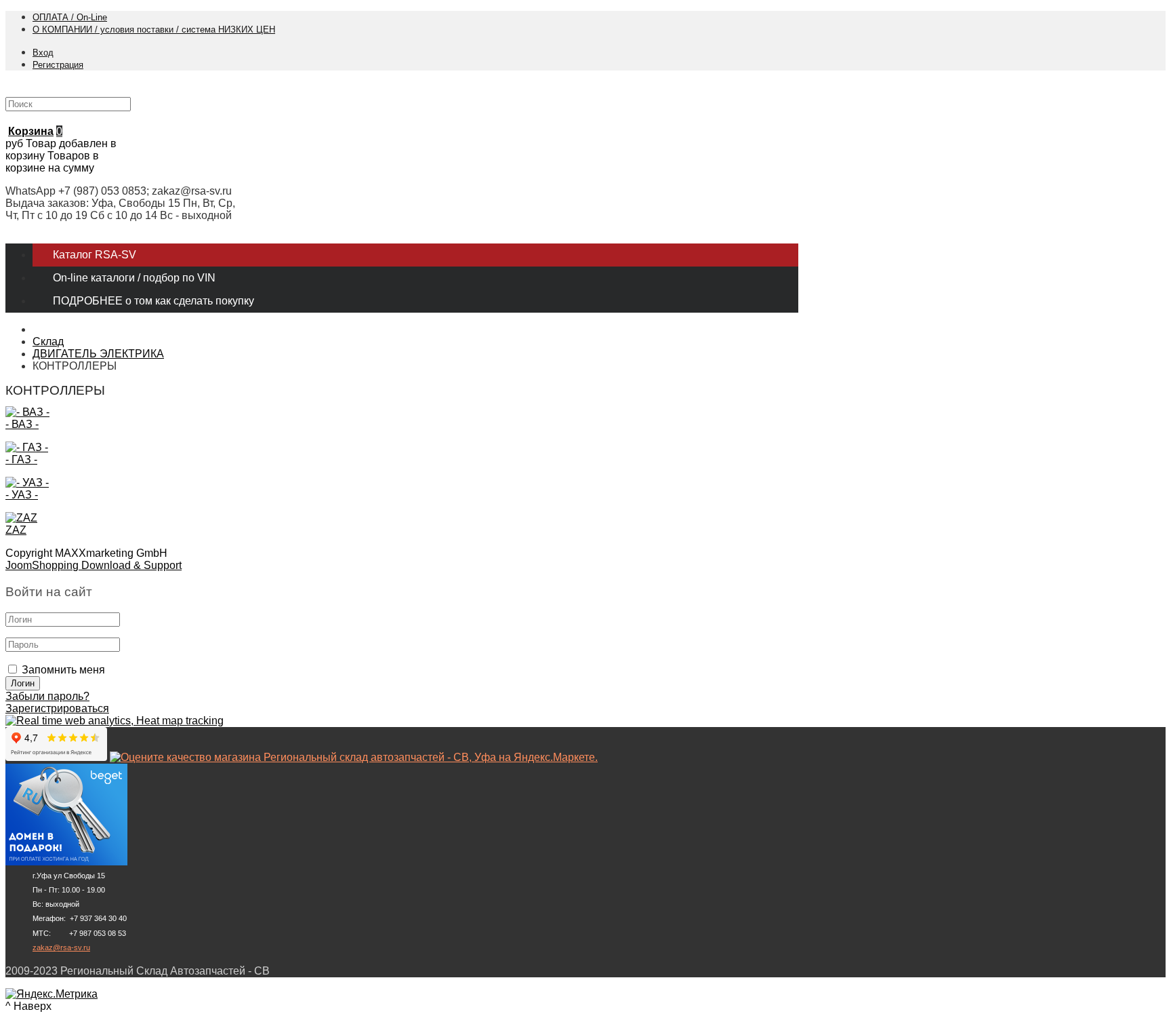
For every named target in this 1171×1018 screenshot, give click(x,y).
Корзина (31, 131)
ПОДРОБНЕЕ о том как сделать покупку (153, 301)
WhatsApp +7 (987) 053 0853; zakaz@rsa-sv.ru (118, 191)
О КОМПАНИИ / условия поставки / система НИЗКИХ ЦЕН (154, 29)
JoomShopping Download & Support (93, 565)
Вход (43, 52)
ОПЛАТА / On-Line (70, 17)
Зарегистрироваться (57, 708)
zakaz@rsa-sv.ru (61, 947)
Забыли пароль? (47, 696)
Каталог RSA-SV (94, 254)
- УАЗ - (21, 495)
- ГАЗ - (21, 459)
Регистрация (58, 65)
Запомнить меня (63, 670)
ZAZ (15, 530)
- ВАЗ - (22, 424)
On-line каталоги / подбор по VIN (134, 277)
